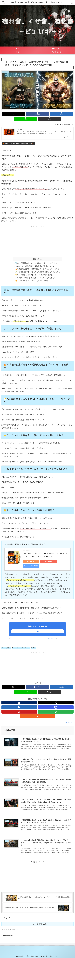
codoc (63, 638)
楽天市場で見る (48, 561)
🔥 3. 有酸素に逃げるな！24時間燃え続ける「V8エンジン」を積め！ (37, 269)
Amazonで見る (31, 561)
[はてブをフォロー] (19, 707)
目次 (34, 259)
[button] (49, 119)
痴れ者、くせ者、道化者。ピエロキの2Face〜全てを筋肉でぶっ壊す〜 (37, 2)
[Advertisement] (37, 240)
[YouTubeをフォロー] (19, 712)
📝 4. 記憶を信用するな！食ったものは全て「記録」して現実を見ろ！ (38, 272)
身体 (34, 648)
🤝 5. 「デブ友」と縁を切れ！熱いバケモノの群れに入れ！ (34, 275)
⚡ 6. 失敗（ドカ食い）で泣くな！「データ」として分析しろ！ (36, 278)
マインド (16, 648)
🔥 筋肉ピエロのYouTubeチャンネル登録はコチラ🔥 (18, 143)
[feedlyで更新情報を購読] (56, 712)
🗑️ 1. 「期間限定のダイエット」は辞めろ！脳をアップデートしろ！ (37, 263)
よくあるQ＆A (7, 648)
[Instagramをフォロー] (56, 707)
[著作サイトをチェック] (19, 702)
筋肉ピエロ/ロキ (51, 638)
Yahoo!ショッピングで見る (31, 566)
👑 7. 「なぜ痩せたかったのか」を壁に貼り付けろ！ (32, 281)
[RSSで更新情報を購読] (37, 716)
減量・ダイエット (25, 648)
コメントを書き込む (37, 924)
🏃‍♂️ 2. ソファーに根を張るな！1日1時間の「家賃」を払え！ (34, 266)
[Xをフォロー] (56, 702)
